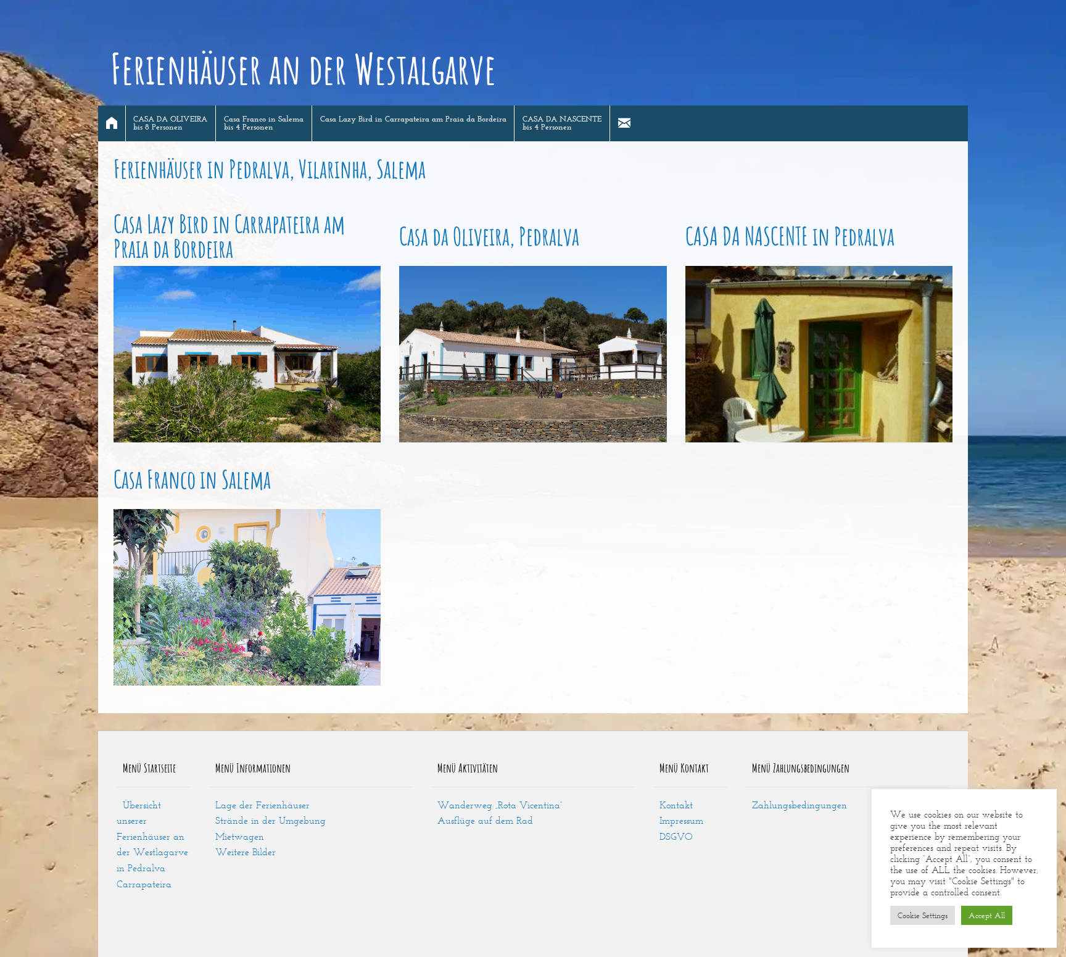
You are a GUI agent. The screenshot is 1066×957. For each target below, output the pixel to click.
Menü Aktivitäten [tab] (467, 768)
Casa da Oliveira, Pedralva (489, 236)
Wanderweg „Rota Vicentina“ (500, 805)
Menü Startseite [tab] (149, 768)
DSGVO (676, 836)
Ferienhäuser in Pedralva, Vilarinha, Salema (270, 168)
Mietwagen (239, 836)
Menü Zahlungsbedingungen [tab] (800, 768)
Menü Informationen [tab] (253, 768)
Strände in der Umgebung (270, 820)
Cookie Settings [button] (923, 915)
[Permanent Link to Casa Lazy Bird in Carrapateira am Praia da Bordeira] (247, 354)
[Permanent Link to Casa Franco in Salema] (247, 597)
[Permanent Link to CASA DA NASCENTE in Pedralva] (818, 354)
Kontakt (676, 805)
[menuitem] (112, 123)
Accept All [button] (987, 915)
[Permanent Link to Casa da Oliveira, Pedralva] (532, 354)
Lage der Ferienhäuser (262, 805)
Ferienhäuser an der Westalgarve (303, 68)
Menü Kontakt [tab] (684, 768)
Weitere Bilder (245, 852)
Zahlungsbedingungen (799, 805)
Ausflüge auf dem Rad (485, 820)
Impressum (681, 820)
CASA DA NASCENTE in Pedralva (790, 236)
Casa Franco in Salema (192, 479)
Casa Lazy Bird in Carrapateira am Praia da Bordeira (229, 236)
